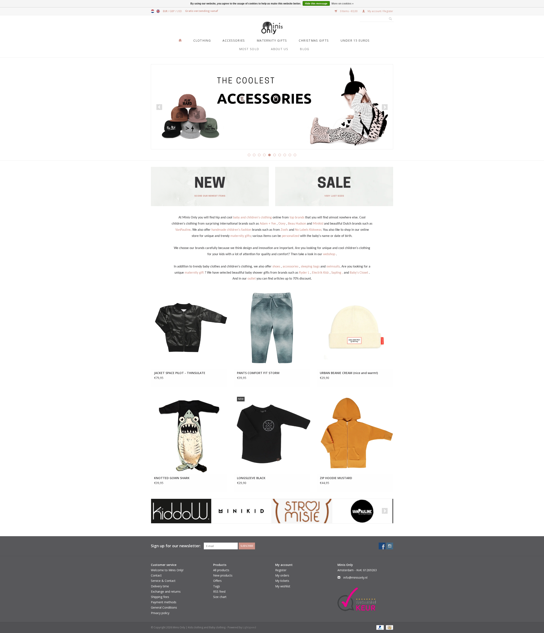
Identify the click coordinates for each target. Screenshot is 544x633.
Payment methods (163, 602)
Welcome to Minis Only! (167, 570)
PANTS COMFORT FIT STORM (258, 373)
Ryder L (304, 272)
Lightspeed (249, 627)
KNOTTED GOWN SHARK (172, 478)
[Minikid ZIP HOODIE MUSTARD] (355, 434)
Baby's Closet (359, 272)
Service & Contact (163, 581)
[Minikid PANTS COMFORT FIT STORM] (272, 328)
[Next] (385, 107)
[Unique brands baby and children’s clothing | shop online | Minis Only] (272, 28)
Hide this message (316, 3)
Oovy (281, 223)
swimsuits (333, 266)
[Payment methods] (379, 627)
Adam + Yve (268, 223)
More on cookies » (343, 3)
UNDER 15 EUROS (355, 40)
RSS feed (219, 591)
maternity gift (194, 272)
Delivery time (160, 586)
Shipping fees (160, 597)
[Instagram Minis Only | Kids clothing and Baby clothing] (389, 546)
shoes (276, 266)
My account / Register (380, 11)
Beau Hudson (297, 223)
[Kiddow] (181, 511)
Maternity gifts (272, 40)
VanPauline (183, 230)
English (158, 11)
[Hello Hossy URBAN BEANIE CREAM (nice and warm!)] (355, 328)
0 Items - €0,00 (348, 11)
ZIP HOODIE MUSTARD (336, 478)
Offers (217, 581)
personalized (290, 236)
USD (179, 11)
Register (280, 570)
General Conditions (164, 607)
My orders (282, 575)
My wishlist (282, 586)
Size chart (220, 597)
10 (295, 155)
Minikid (318, 223)
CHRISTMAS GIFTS (314, 40)
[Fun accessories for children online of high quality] (272, 106)
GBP (172, 11)
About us (279, 49)
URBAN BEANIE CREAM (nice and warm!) (349, 373)
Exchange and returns (166, 591)
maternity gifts (240, 236)
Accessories (233, 40)
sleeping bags (310, 266)
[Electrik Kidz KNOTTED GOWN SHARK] (189, 434)
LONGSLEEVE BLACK (251, 478)
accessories (290, 266)
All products (221, 570)
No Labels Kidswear (308, 230)
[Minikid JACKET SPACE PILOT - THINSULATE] (189, 328)
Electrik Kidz (320, 272)
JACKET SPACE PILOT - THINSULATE (179, 373)
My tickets (282, 581)
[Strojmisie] (302, 511)
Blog (304, 49)
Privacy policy (160, 613)
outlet (252, 278)
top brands (297, 217)
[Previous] (159, 107)
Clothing (202, 40)
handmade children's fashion (231, 230)
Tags (216, 586)
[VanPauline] (362, 511)
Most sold (249, 49)
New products (222, 575)
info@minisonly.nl (355, 577)
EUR (165, 11)
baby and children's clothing (252, 217)
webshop (329, 254)
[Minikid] (241, 511)
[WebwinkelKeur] (365, 599)
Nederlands (152, 11)
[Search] (389, 19)
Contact (156, 575)
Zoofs (284, 230)
